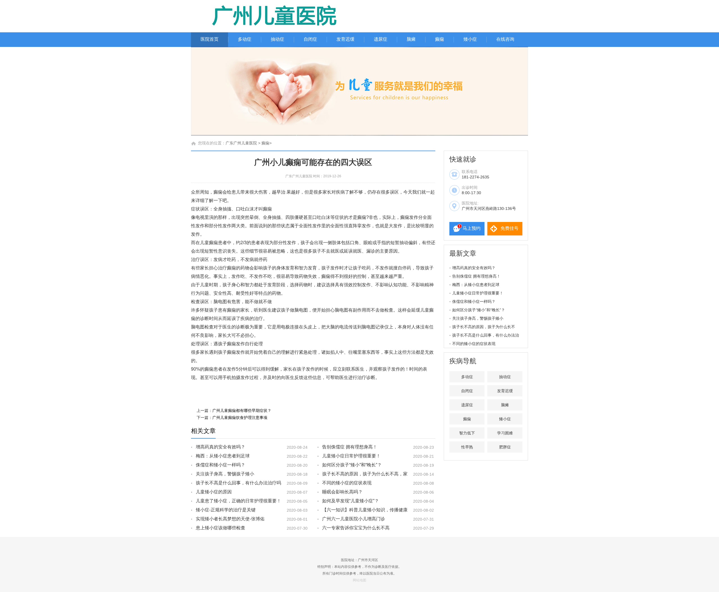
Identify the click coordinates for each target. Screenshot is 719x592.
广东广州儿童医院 (241, 143)
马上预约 (472, 228)
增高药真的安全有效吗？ (220, 446)
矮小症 (470, 39)
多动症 (244, 39)
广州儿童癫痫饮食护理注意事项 (239, 417)
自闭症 (310, 39)
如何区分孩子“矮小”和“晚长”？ (352, 464)
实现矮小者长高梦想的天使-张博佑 (230, 518)
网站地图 (359, 580)
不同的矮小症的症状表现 (347, 482)
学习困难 (505, 433)
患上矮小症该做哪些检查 (220, 527)
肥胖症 (505, 447)
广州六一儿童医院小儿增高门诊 (353, 518)
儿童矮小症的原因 (214, 491)
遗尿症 (380, 39)
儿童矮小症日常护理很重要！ (351, 455)
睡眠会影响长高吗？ (342, 491)
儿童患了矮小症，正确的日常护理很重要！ (238, 500)
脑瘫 (411, 39)
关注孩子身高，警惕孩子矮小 (225, 473)
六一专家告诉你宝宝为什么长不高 (356, 527)
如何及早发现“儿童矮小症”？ (350, 500)
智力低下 (467, 433)
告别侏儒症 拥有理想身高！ (349, 446)
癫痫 (439, 39)
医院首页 (210, 39)
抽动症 (277, 39)
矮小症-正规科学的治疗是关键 (226, 509)
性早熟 (467, 447)
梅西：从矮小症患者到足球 (223, 455)
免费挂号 (509, 228)
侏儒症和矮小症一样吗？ (220, 464)
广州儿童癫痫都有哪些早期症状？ (241, 410)
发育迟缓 (345, 39)
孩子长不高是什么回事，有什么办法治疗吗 (238, 482)
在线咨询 (505, 39)
